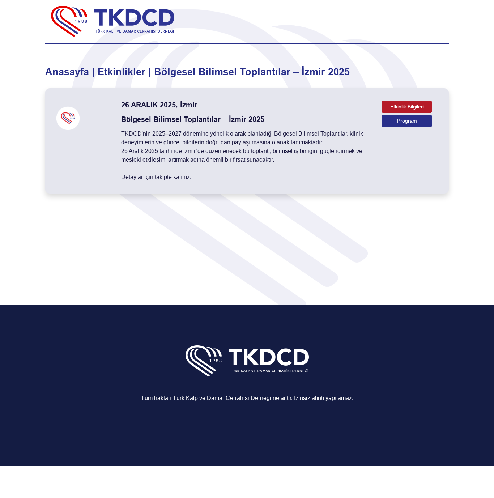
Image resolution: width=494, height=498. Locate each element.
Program (407, 121)
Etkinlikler (121, 72)
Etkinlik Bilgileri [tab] (407, 107)
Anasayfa (67, 72)
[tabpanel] (247, 141)
